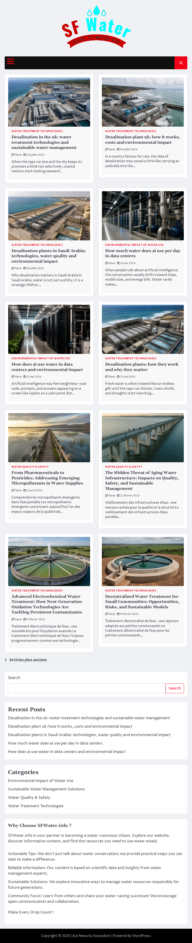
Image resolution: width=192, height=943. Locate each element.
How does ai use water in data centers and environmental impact (47, 367)
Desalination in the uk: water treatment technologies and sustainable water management (44, 142)
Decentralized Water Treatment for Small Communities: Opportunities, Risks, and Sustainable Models (142, 602)
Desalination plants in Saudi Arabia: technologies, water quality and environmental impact (48, 256)
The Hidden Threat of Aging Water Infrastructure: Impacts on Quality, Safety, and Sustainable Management (142, 480)
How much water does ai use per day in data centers (55, 743)
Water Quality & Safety (29, 467)
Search (14, 677)
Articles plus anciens (28, 660)
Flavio (18, 155)
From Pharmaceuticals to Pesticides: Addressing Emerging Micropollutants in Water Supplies (47, 478)
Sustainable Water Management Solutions (46, 789)
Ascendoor (102, 936)
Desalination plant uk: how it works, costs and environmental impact (142, 140)
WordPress (141, 936)
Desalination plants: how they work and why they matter (141, 367)
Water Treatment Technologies (37, 131)
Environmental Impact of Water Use (134, 245)
